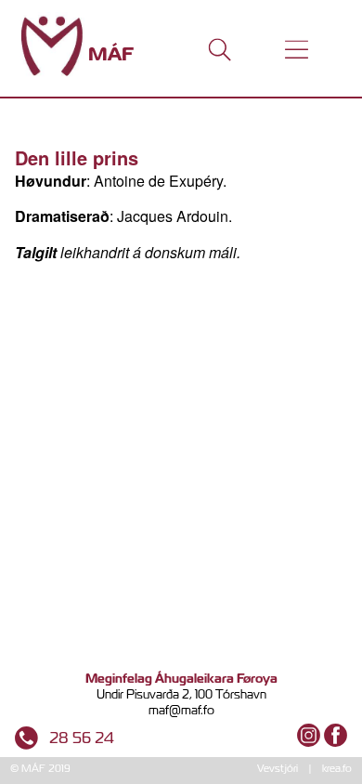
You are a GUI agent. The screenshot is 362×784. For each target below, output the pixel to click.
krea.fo (337, 768)
